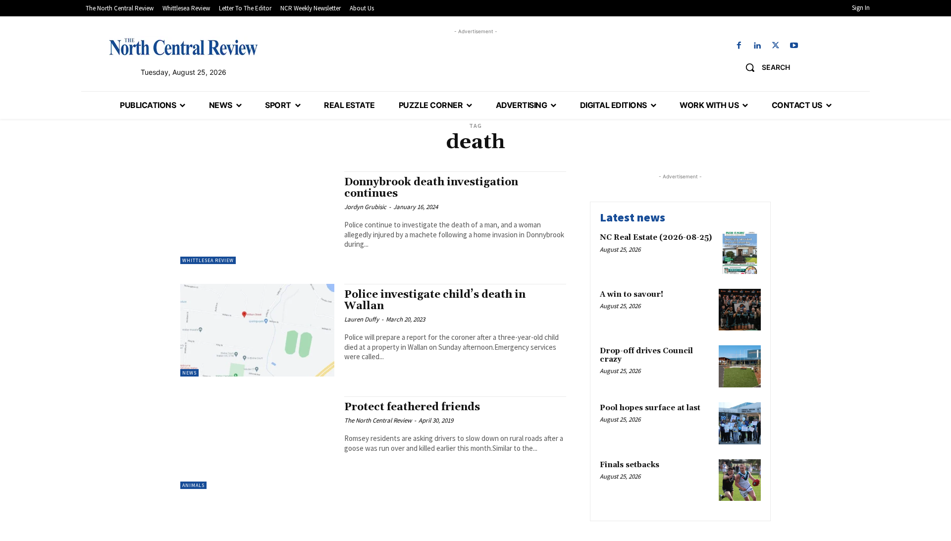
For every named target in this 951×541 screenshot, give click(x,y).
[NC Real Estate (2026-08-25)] (740, 253)
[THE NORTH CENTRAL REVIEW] (183, 46)
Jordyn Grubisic (365, 207)
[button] (764, 67)
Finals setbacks (629, 465)
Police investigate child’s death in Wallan (435, 300)
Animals (193, 485)
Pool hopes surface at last (650, 408)
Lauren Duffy (361, 319)
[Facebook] (738, 46)
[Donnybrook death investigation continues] (257, 217)
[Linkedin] (757, 46)
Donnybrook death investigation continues (431, 188)
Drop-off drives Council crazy (646, 355)
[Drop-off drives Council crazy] (740, 366)
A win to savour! (631, 294)
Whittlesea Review (208, 260)
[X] (776, 46)
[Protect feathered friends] (257, 442)
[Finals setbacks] (740, 480)
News (189, 373)
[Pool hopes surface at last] (740, 423)
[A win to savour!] (740, 310)
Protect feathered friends (412, 407)
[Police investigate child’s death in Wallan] (257, 330)
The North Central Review (378, 420)
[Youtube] (794, 46)
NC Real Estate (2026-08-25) (656, 237)
